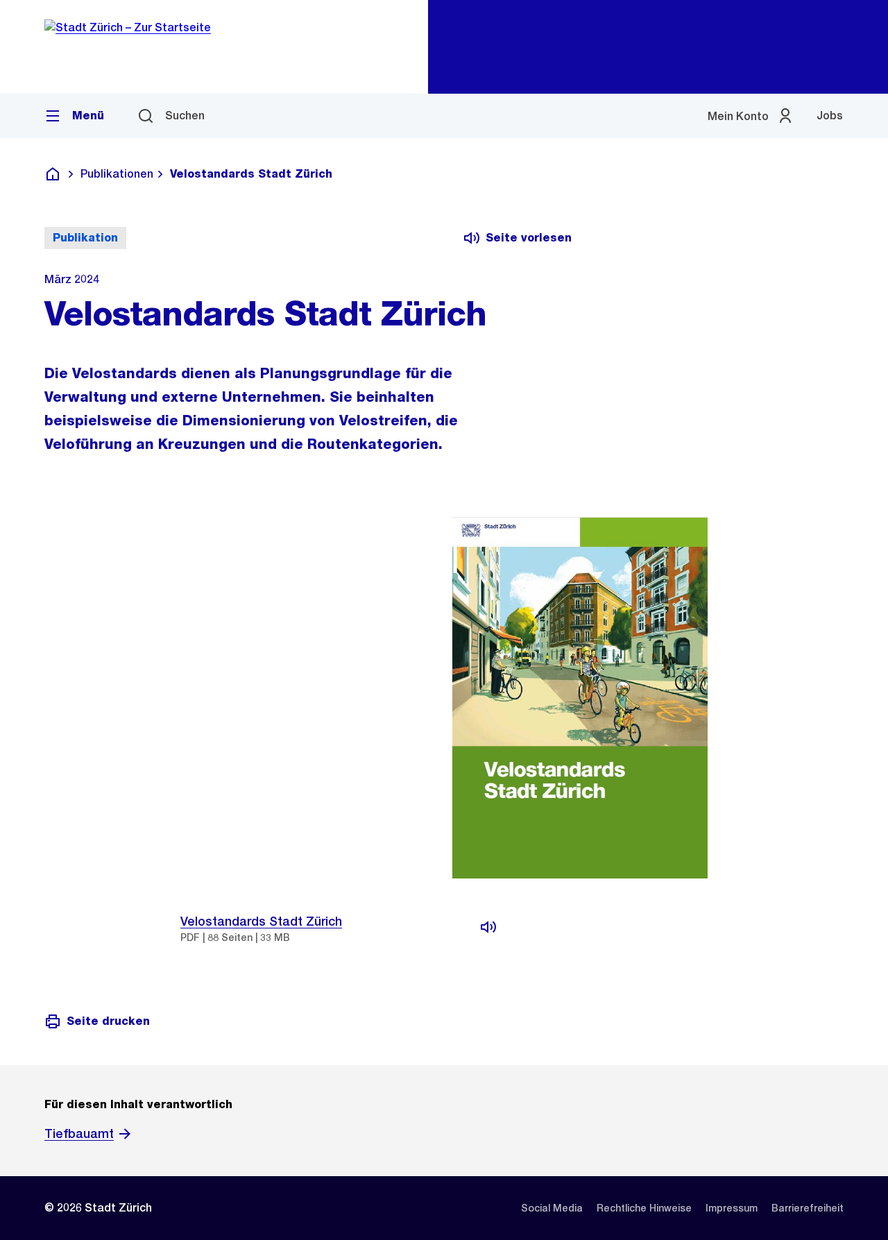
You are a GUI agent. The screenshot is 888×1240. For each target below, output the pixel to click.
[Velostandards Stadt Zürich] (488, 927)
